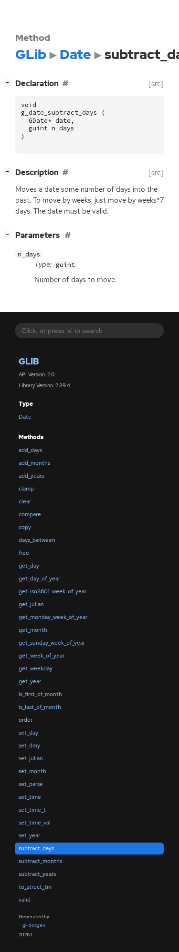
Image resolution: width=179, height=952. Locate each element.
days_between (37, 540)
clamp (26, 488)
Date (25, 417)
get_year (30, 681)
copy (25, 527)
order (25, 720)
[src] (156, 83)
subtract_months (40, 861)
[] (9, 82)
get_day (29, 565)
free (24, 553)
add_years (31, 476)
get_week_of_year (41, 655)
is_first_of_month (40, 694)
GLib (29, 361)
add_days (30, 450)
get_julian (31, 604)
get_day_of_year (39, 578)
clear (25, 501)
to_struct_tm (35, 887)
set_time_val (35, 822)
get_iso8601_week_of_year (52, 591)
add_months (34, 463)
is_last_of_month (40, 707)
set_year (29, 835)
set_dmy (29, 745)
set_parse (31, 784)
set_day (28, 732)
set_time (30, 797)
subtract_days (36, 848)
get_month (33, 630)
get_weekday (36, 668)
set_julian (31, 758)
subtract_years (37, 874)
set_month (32, 771)
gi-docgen (33, 925)
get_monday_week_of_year (53, 617)
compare (30, 514)
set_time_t (32, 810)
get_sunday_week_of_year (52, 643)
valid (25, 899)
